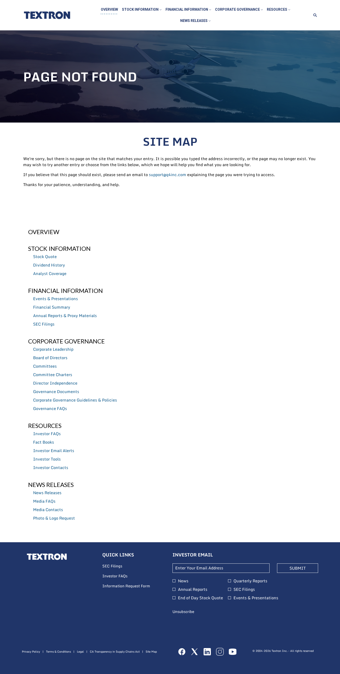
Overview (43, 231)
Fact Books (43, 442)
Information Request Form (132, 586)
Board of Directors (50, 357)
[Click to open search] (314, 15)
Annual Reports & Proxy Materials (65, 315)
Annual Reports (192, 589)
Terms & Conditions (58, 652)
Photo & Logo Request (54, 518)
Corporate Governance (66, 341)
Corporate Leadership (53, 349)
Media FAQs (44, 501)
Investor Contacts (50, 467)
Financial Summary (51, 307)
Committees (45, 366)
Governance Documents (56, 391)
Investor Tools (47, 459)
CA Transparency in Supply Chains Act (115, 652)
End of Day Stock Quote (200, 598)
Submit (297, 568)
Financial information (65, 290)
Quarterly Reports (250, 581)
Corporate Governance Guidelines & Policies (75, 400)
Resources (44, 425)
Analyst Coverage (49, 273)
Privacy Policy (31, 652)
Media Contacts (48, 509)
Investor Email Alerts (53, 450)
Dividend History (49, 265)
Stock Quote (45, 256)
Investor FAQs (47, 433)
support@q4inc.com (167, 174)
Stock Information (59, 248)
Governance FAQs (50, 408)
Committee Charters (52, 374)
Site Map (151, 652)
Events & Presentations (55, 298)
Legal (80, 652)
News (183, 581)
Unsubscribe (183, 611)
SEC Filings (44, 324)
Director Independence (55, 383)
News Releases (51, 484)
